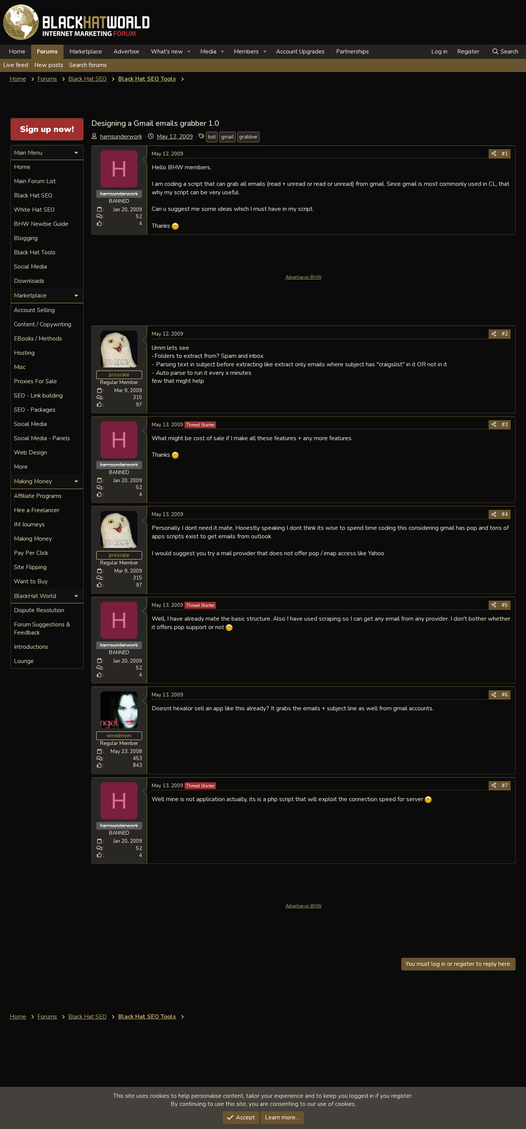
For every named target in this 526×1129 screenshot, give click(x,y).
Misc (19, 367)
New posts (48, 65)
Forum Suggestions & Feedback (42, 628)
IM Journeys (29, 524)
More (21, 467)
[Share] (494, 154)
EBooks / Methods (38, 338)
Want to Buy (31, 581)
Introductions (31, 647)
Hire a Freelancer (36, 510)
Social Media (30, 267)
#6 (505, 694)
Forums (47, 51)
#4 (505, 514)
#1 (505, 153)
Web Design (30, 452)
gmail (227, 137)
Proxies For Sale (35, 381)
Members (246, 51)
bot (212, 137)
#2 (505, 334)
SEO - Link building (38, 395)
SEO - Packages (34, 410)
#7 (505, 785)
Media (208, 51)
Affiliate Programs (38, 496)
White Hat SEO (34, 210)
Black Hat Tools (34, 252)
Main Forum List (35, 181)
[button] (189, 52)
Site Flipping (30, 567)
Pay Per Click (31, 553)
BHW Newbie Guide (41, 224)
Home (17, 51)
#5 (505, 605)
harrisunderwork (121, 136)
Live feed (15, 65)
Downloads (29, 281)
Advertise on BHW (304, 277)
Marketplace (85, 51)
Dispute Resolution (39, 610)
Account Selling (34, 310)
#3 (505, 424)
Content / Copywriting (42, 324)
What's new (167, 51)
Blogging (26, 238)
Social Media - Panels (42, 438)
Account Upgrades (300, 51)
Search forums (88, 65)
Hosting (24, 353)
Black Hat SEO (33, 195)
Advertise (126, 51)
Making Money (33, 539)
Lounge (24, 661)
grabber (248, 137)
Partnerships (352, 51)
